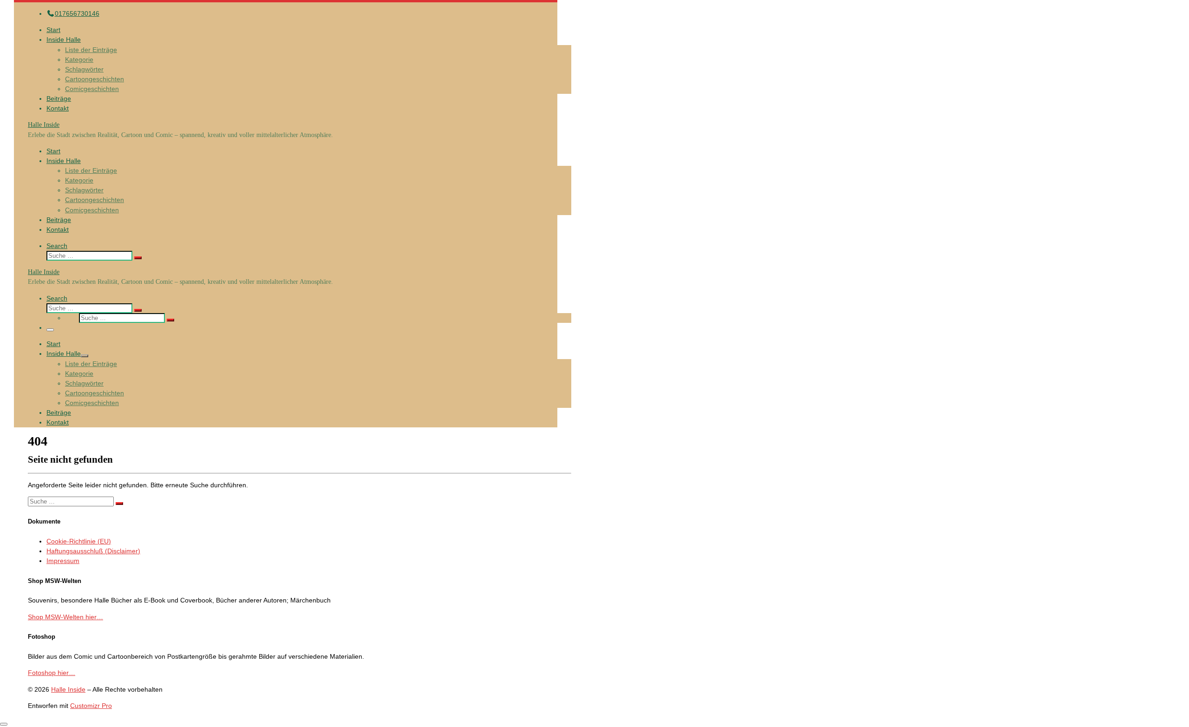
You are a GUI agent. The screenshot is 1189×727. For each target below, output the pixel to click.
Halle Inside (68, 689)
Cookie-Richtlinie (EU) (78, 541)
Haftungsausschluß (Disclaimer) (93, 551)
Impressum (62, 560)
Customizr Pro (91, 705)
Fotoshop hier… (51, 672)
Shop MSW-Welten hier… (65, 617)
